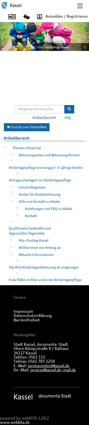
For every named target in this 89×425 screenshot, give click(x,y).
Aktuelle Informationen (36, 255)
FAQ (68, 118)
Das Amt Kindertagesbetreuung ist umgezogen (44, 267)
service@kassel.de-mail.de (53, 370)
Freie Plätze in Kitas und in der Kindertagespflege (45, 280)
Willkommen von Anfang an (40, 248)
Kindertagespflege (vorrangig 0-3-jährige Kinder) (46, 168)
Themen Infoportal (27, 148)
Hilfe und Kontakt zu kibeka (39, 202)
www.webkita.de (15, 423)
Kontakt (31, 216)
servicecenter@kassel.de (48, 366)
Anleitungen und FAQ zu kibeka (48, 209)
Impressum (23, 312)
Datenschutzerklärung (33, 316)
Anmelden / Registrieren (66, 16)
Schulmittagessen (32, 187)
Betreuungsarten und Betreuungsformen (49, 155)
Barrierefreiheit (27, 320)
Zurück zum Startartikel (28, 127)
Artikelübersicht (44, 118)
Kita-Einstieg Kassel (33, 240)
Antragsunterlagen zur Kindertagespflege (40, 180)
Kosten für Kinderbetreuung (40, 194)
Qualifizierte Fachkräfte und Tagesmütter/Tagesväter (30, 231)
